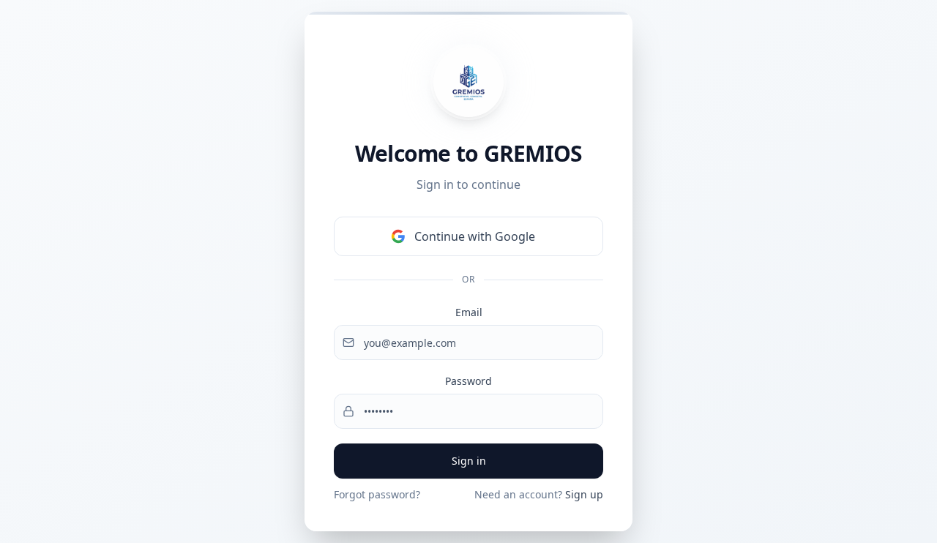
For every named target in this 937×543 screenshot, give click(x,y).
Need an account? (538, 494)
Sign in (469, 461)
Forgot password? (377, 494)
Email (468, 312)
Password (468, 381)
